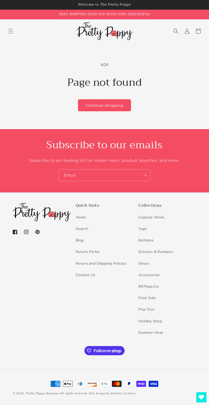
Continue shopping (104, 105)
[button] (10, 31)
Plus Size (146, 309)
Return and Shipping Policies (101, 263)
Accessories (149, 275)
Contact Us (86, 275)
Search (82, 228)
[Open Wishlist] (201, 397)
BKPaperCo (148, 286)
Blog (80, 240)
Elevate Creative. (123, 393)
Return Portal (88, 251)
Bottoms (145, 240)
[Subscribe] (144, 175)
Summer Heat (150, 332)
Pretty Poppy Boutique (42, 393)
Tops (142, 228)
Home (81, 217)
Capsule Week (151, 217)
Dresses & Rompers (155, 251)
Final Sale (147, 298)
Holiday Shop (150, 321)
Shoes (143, 263)
